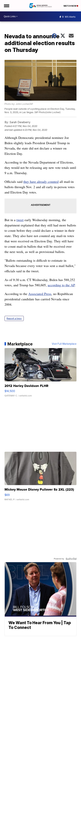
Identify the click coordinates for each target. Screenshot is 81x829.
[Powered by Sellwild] (71, 558)
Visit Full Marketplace (64, 344)
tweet (20, 220)
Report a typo (14, 318)
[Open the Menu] (6, 5)
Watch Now (70, 6)
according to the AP (61, 285)
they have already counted (41, 181)
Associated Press (39, 293)
